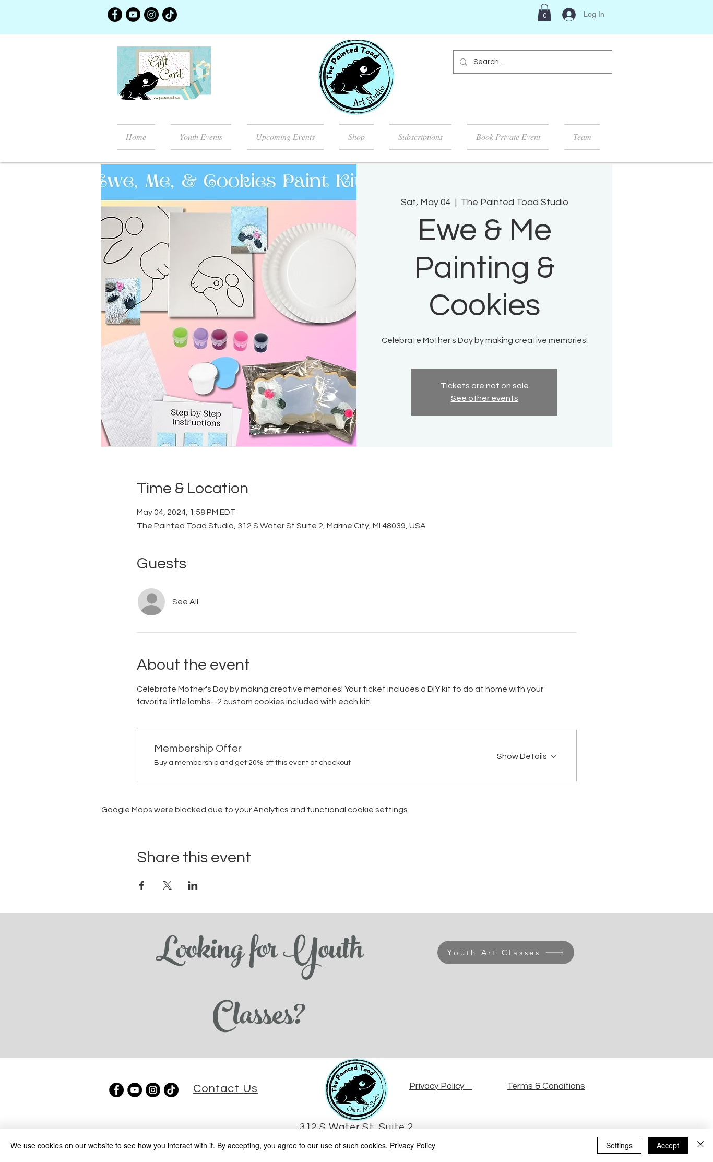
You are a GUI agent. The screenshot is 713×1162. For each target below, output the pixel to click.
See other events (484, 398)
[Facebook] (115, 14)
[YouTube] (133, 14)
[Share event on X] (167, 885)
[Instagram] (151, 14)
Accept (668, 1145)
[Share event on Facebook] (142, 885)
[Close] (700, 1145)
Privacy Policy (412, 1145)
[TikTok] (169, 14)
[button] (544, 12)
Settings (619, 1145)
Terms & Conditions (546, 1086)
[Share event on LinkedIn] (193, 885)
